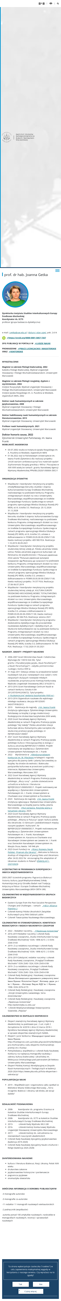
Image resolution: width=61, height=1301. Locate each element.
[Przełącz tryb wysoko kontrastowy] (50, 3)
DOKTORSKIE (16, 351)
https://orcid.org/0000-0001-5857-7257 (27, 337)
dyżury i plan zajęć (37, 332)
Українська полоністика (47, 931)
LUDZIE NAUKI (43, 343)
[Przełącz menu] (57, 270)
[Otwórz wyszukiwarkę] (57, 4)
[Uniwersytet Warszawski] (7, 137)
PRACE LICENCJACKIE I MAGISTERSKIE (37, 348)
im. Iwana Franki (47, 707)
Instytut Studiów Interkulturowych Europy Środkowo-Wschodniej (25, 137)
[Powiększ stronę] (40, 4)
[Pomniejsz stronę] (44, 4)
